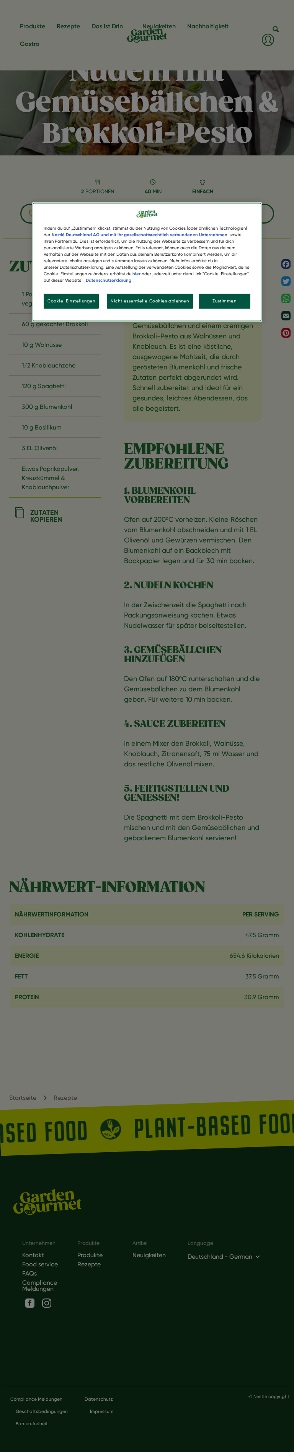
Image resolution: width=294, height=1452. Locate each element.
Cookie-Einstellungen (71, 301)
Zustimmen (224, 301)
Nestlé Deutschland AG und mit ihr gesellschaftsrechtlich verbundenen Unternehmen (139, 234)
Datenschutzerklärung (108, 280)
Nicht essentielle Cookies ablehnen (150, 301)
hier (136, 274)
